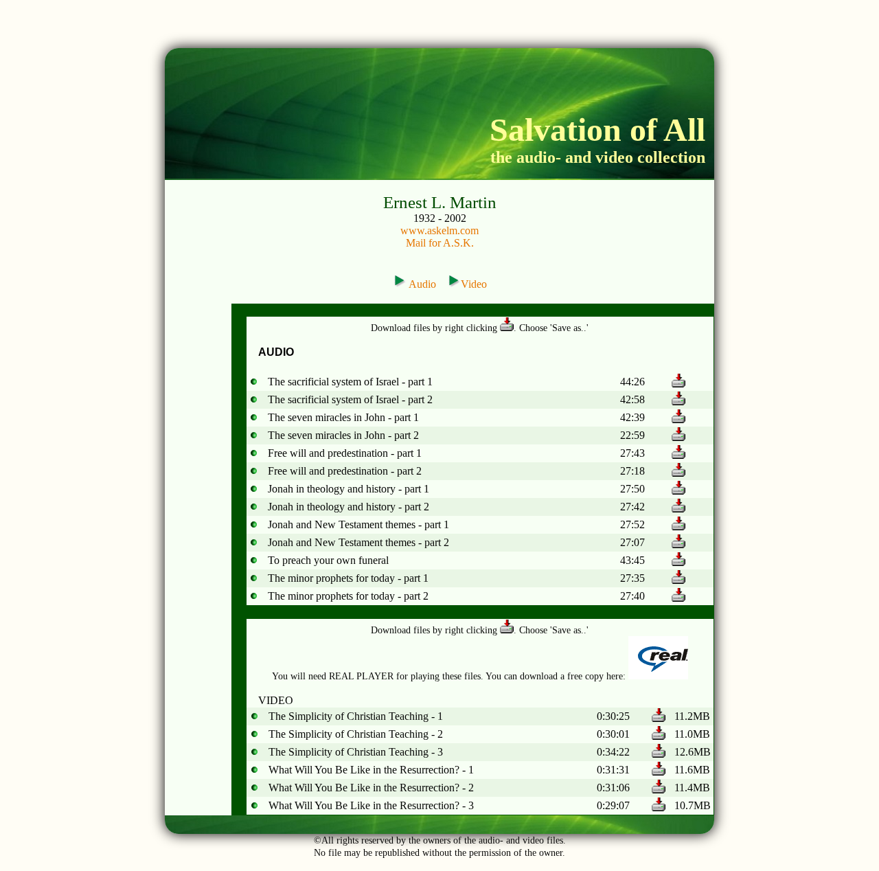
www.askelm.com (439, 230)
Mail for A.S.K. (440, 243)
